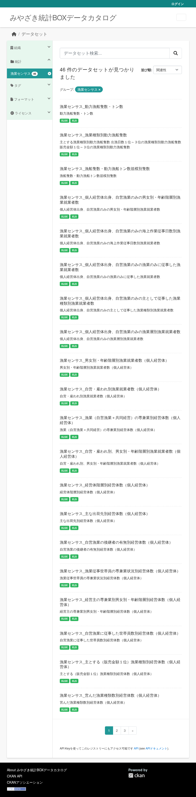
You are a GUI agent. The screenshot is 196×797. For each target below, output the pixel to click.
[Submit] (175, 53)
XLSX (64, 120)
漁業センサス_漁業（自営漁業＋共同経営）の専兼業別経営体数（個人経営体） (120, 420)
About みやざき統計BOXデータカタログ (37, 769)
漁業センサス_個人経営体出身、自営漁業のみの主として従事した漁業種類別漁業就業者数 (120, 300)
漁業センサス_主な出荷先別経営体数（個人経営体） (105, 513)
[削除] (99, 89)
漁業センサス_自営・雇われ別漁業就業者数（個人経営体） (110, 389)
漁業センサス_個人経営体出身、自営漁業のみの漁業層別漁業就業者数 (120, 331)
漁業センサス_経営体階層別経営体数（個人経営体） (105, 485)
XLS (74, 120)
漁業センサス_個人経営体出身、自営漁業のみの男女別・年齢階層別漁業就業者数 (120, 199)
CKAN (136, 775)
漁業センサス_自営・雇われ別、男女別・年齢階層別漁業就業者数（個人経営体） (120, 453)
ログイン (177, 3)
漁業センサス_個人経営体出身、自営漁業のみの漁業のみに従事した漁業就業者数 (120, 267)
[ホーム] (14, 34)
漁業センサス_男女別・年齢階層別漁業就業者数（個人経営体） (114, 360)
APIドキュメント (156, 748)
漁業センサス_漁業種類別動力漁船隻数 (93, 135)
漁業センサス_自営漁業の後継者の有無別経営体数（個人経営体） (116, 542)
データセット (34, 34)
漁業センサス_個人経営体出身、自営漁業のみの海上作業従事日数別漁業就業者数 (120, 233)
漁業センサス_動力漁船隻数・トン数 (91, 106)
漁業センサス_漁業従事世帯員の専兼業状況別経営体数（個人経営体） (120, 571)
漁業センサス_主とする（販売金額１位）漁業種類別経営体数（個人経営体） (120, 664)
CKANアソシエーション (25, 782)
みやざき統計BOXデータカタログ (63, 17)
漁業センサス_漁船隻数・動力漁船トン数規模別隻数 (105, 168)
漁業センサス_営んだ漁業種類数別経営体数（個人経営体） (110, 695)
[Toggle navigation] (181, 17)
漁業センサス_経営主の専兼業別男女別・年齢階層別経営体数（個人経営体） (120, 602)
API (136, 748)
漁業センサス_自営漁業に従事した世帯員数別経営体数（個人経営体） (120, 633)
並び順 (146, 69)
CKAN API (14, 776)
